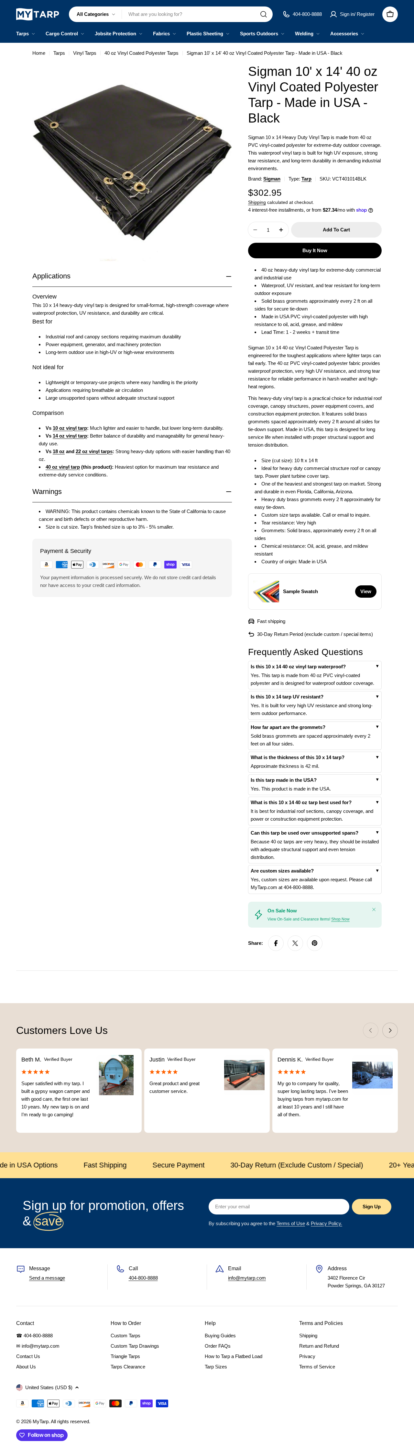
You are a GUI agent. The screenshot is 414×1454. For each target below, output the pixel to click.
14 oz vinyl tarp (70, 436)
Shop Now (340, 919)
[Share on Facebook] (276, 943)
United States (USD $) (48, 1387)
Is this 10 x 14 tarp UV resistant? (287, 696)
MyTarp (41, 1421)
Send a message (47, 1278)
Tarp (306, 179)
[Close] (374, 909)
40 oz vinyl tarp (63, 467)
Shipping (257, 202)
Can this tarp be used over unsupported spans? (304, 833)
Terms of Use (291, 1223)
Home (38, 53)
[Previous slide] (370, 1030)
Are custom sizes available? (282, 871)
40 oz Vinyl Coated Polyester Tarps (141, 53)
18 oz (59, 451)
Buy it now (314, 250)
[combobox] (171, 14)
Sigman (271, 179)
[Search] (263, 14)
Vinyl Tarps (84, 53)
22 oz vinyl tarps (94, 451)
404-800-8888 (143, 1278)
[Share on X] (295, 943)
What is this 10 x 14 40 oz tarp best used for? (301, 802)
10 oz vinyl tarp (70, 428)
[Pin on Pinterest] (314, 943)
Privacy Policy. (326, 1223)
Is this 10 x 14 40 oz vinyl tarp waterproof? (298, 666)
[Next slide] (390, 1030)
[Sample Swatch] (266, 591)
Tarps (59, 53)
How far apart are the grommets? (288, 727)
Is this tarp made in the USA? (284, 780)
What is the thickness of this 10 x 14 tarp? (297, 757)
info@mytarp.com (247, 1278)
